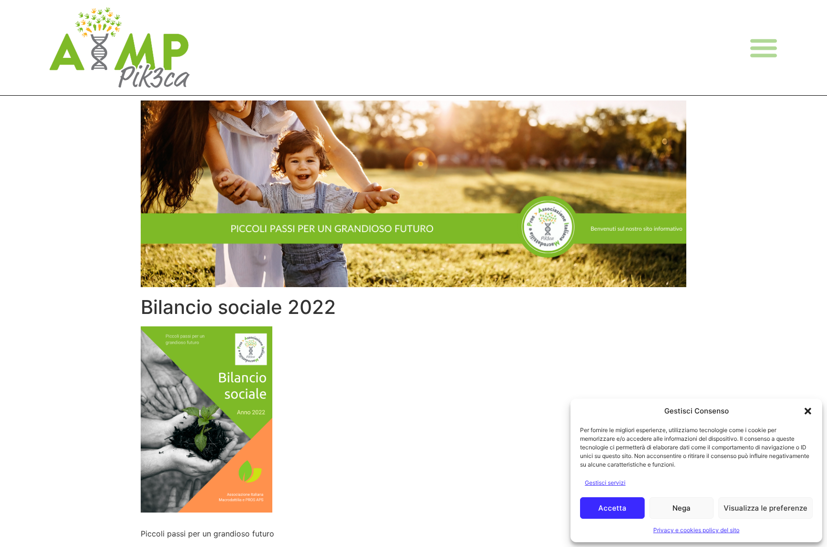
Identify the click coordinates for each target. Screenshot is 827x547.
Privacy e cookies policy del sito (696, 530)
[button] (808, 411)
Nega (681, 508)
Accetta (612, 508)
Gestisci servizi (605, 482)
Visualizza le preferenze (765, 508)
